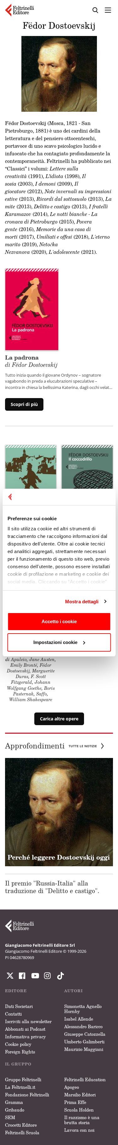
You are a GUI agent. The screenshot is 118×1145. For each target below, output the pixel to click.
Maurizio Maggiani (83, 1049)
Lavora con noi (79, 1130)
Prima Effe (75, 1102)
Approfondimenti (51, 745)
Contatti (13, 1014)
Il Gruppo (18, 1064)
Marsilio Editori (80, 1094)
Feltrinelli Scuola (22, 1132)
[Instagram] (59, 976)
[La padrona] (32, 308)
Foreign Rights (20, 1051)
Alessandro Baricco (83, 1026)
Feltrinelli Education (85, 1079)
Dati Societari (19, 1006)
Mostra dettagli (82, 601)
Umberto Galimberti (84, 1041)
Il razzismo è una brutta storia (81, 1120)
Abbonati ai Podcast (25, 1029)
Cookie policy (18, 1044)
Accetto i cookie (59, 621)
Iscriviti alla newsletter (28, 1021)
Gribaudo (14, 1109)
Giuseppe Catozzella (84, 1034)
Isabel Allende (78, 1019)
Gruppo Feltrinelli (23, 1079)
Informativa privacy (25, 1036)
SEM (10, 1117)
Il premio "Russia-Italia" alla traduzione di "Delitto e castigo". (52, 886)
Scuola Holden (79, 1109)
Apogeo (71, 1087)
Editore (16, 991)
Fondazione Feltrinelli (27, 1094)
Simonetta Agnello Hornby (83, 1009)
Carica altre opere (59, 719)
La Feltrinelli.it (20, 1087)
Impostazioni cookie (55, 642)
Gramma (14, 1102)
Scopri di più (24, 404)
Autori (73, 991)
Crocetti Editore (21, 1125)
